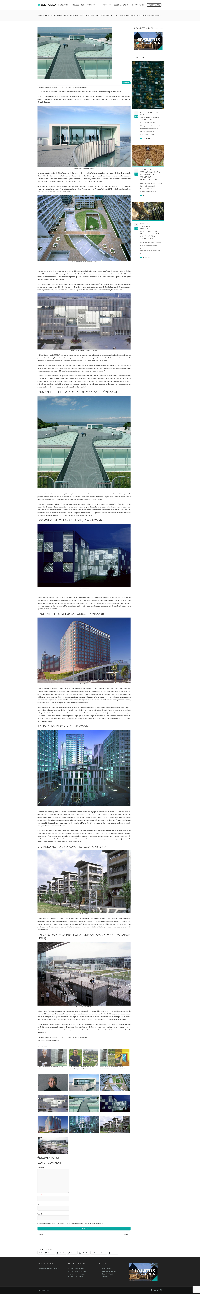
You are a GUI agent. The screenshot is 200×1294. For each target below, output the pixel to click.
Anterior (41, 1234)
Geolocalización (121, 5)
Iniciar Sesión (138, 5)
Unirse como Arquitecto (78, 1271)
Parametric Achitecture (51, 1040)
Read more (146, 138)
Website (40, 1214)
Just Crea (41, 1290)
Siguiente (126, 1234)
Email (40, 1204)
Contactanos (105, 1276)
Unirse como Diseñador (77, 1274)
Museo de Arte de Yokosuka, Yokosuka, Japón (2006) (77, 392)
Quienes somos (106, 1268)
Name (40, 1195)
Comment (41, 1167)
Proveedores (77, 5)
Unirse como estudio (77, 1276)
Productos (63, 5)
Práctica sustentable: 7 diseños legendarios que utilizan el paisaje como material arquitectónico (149, 231)
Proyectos (91, 5)
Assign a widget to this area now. (48, 1269)
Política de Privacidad (107, 1274)
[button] (44, 54)
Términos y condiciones (108, 1271)
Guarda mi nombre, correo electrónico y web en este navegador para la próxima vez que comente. (71, 1223)
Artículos (106, 5)
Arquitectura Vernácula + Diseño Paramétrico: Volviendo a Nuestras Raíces (150, 175)
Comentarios (50, 1157)
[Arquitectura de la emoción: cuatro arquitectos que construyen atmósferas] (114, 1057)
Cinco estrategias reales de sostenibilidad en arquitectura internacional (149, 117)
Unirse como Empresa (77, 1268)
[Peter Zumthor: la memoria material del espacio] (52, 1057)
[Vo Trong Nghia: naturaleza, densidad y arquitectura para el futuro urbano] (83, 1057)
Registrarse (154, 5)
